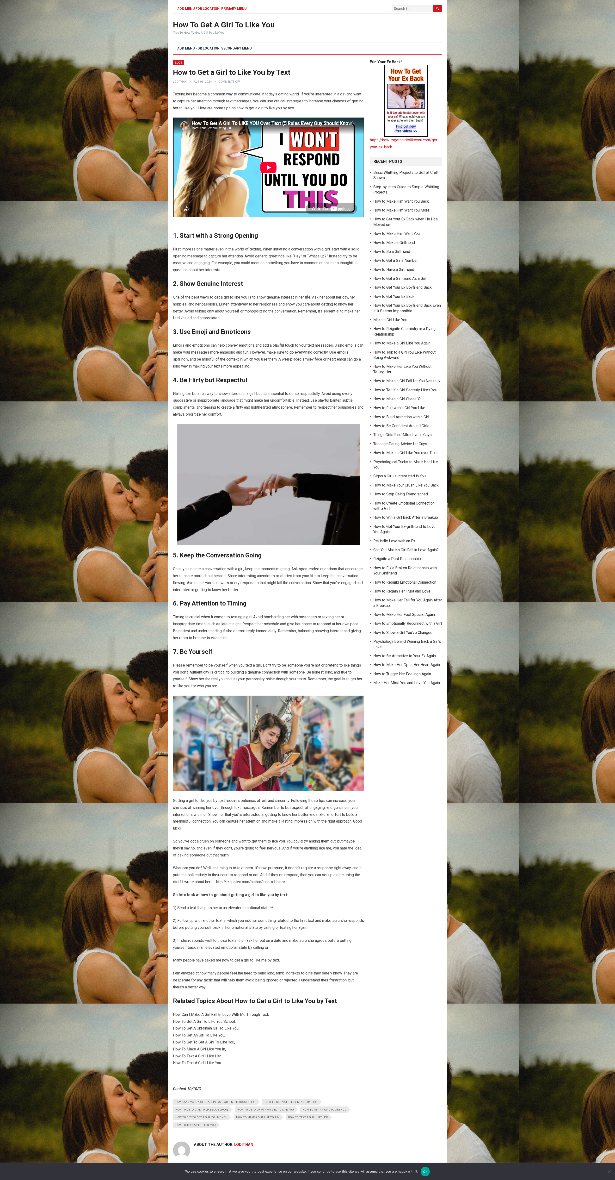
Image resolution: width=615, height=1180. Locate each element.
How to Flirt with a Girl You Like (399, 408)
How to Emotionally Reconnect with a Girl (407, 623)
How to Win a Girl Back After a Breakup (405, 517)
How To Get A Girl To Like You (224, 25)
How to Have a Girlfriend (393, 269)
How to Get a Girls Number (395, 260)
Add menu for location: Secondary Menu (214, 48)
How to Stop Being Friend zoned (400, 494)
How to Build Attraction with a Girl (401, 417)
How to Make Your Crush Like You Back (406, 485)
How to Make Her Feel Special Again (404, 614)
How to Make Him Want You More (401, 210)
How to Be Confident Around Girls (401, 426)
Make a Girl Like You (390, 320)
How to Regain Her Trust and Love (401, 591)
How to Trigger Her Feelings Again (402, 674)
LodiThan (180, 81)
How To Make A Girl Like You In (257, 1117)
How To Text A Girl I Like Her (308, 1117)
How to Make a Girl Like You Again (401, 343)
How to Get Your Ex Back (393, 296)
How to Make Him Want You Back (401, 201)
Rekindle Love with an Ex (394, 541)
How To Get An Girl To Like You (324, 1109)
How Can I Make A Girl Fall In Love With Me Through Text (215, 1102)
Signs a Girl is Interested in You (399, 476)
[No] (609, 1171)
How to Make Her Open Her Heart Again (406, 664)
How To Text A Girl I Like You (195, 1125)
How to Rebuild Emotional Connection (404, 582)
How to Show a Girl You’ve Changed (402, 632)
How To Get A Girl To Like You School (201, 1109)
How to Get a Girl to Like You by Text (291, 1102)
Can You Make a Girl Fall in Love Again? (406, 550)
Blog (178, 62)
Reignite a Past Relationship (397, 558)
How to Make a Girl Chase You (398, 399)
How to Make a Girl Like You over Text (405, 452)
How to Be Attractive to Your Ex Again (404, 656)
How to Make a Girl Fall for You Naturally (406, 381)
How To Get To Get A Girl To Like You (201, 1117)
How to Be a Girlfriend (391, 251)
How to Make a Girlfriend (394, 242)
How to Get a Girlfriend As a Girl (399, 278)
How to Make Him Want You (396, 233)
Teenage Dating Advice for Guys (400, 444)
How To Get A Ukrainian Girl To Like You (265, 1109)
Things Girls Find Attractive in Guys (402, 434)
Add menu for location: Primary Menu (212, 9)
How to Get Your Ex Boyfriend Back (402, 287)
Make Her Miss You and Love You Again (406, 683)
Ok (425, 1172)
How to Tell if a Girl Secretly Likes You (405, 390)
